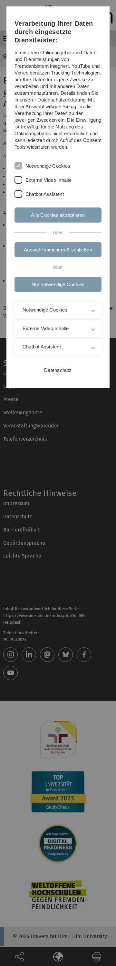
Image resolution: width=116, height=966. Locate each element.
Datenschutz (58, 370)
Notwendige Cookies (47, 166)
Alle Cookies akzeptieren (58, 215)
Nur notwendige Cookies (58, 284)
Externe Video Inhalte (48, 180)
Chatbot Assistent (44, 194)
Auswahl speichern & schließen (58, 249)
